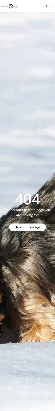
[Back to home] (10, 6)
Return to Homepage (27, 227)
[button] (45, 6)
